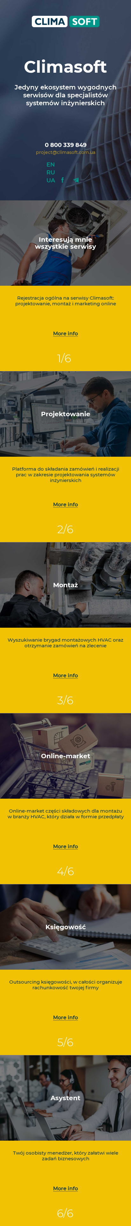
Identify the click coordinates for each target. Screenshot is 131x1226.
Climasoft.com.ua (65, 21)
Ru (50, 172)
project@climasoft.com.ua (65, 152)
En (50, 164)
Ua (50, 180)
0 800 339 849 (65, 145)
